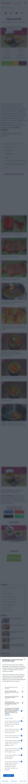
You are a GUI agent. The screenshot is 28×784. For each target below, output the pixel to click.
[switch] (22, 691)
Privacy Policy (22, 781)
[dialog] (14, 720)
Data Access (14, 781)
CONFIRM (8, 775)
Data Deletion (5, 781)
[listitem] (14, 688)
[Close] (24, 659)
